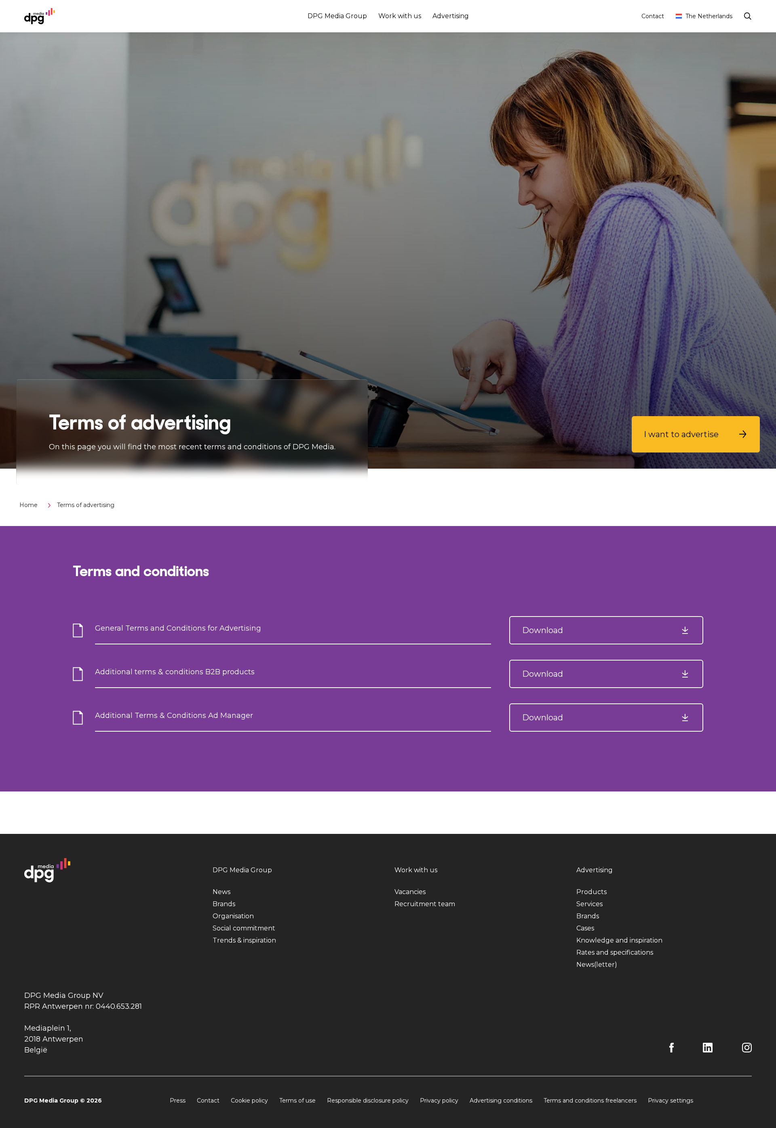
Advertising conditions (501, 1100)
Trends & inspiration (244, 940)
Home (28, 505)
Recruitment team (424, 904)
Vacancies (410, 892)
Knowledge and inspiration (619, 940)
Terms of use (297, 1100)
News (221, 892)
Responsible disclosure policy (368, 1100)
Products (591, 892)
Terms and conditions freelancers (590, 1100)
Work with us (399, 16)
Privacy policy (439, 1100)
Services (589, 904)
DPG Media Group (337, 16)
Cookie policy (249, 1100)
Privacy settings (670, 1100)
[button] (696, 434)
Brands (224, 904)
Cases (585, 928)
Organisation (233, 916)
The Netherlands (708, 16)
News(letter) (596, 964)
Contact (652, 16)
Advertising (450, 16)
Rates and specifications (614, 952)
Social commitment (244, 928)
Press (178, 1100)
